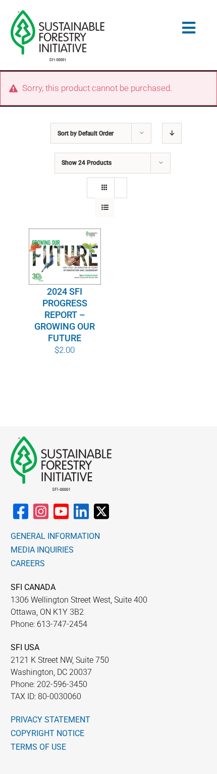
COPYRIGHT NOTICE (47, 733)
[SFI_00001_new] (57, 14)
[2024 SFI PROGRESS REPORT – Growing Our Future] (65, 256)
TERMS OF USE (38, 747)
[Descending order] (172, 133)
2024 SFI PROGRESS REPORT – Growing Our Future (64, 314)
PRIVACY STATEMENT (50, 719)
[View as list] (105, 207)
